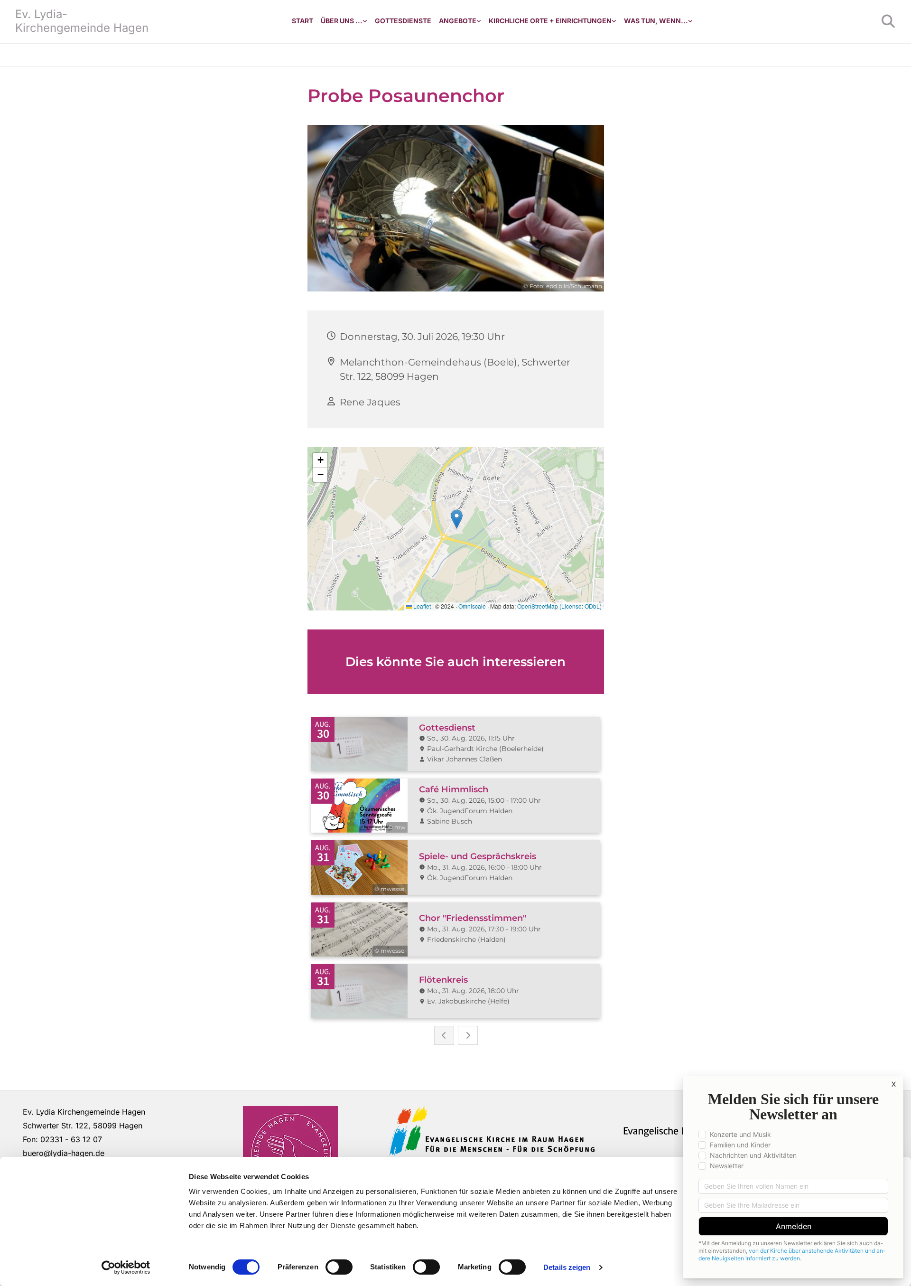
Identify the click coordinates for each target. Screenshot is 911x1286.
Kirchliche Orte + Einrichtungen (550, 21)
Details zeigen (566, 1267)
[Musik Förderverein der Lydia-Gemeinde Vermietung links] (478, 21)
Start (302, 21)
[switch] (339, 1267)
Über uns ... (342, 21)
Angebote (457, 21)
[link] (344, 21)
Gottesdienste (403, 21)
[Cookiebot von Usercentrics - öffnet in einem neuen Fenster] (125, 1267)
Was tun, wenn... (656, 21)
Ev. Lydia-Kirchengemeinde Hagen (82, 21)
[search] (888, 21)
